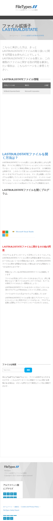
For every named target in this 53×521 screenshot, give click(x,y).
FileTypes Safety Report (11, 510)
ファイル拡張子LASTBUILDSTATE (32, 35)
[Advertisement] (26, 123)
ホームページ (14, 35)
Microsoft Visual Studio (25, 232)
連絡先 (16, 507)
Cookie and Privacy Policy (30, 507)
